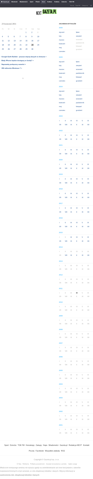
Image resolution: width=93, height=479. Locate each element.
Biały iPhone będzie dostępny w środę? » (17, 60)
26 (9, 49)
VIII (66, 125)
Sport (31, 2)
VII (60, 125)
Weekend (14, 2)
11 (3, 41)
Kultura (49, 2)
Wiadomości (24, 2)
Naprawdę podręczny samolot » (13, 64)
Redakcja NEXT (75, 445)
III (71, 121)
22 (26, 45)
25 (3, 49)
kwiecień (62, 44)
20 (15, 45)
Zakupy (39, 445)
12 (9, 41)
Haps (45, 445)
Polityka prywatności (37, 464)
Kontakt (86, 445)
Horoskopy (30, 445)
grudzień (79, 81)
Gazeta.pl (6, 2)
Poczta (72, 5)
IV (77, 121)
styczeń (61, 32)
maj (60, 47)
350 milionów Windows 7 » (11, 68)
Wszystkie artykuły (52, 451)
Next (43, 2)
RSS (63, 451)
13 (15, 41)
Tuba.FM (77, 5)
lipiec (78, 32)
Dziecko (64, 2)
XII (88, 125)
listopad (79, 77)
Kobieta (56, 2)
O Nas (19, 464)
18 (3, 45)
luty (60, 36)
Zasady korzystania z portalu (56, 464)
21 (20, 45)
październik (80, 73)
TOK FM (71, 2)
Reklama (26, 464)
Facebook (40, 451)
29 (26, 49)
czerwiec (62, 51)
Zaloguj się (85, 5)
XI (82, 125)
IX (71, 125)
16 (32, 41)
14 (20, 41)
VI (88, 121)
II (65, 121)
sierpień (79, 36)
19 (9, 45)
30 (32, 49)
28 (20, 49)
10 (38, 36)
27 (15, 49)
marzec (61, 40)
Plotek (38, 2)
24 (38, 45)
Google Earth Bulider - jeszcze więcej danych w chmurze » (23, 57)
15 (26, 41)
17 (38, 41)
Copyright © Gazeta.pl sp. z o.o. (46, 459)
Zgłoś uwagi (72, 464)
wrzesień (79, 69)
